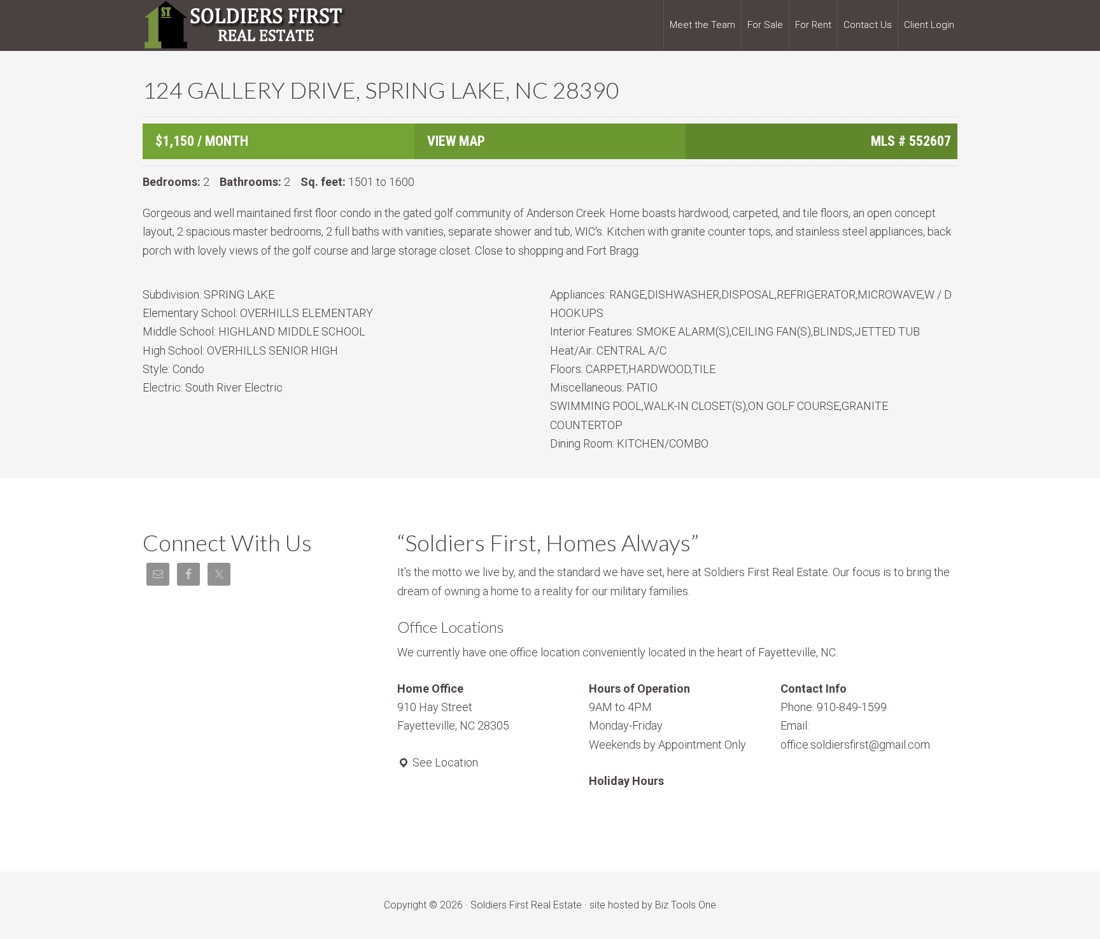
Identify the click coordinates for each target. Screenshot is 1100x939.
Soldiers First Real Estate (244, 25)
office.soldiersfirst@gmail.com (855, 744)
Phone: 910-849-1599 (833, 707)
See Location (444, 762)
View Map (456, 141)
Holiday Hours (626, 780)
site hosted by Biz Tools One (652, 905)
